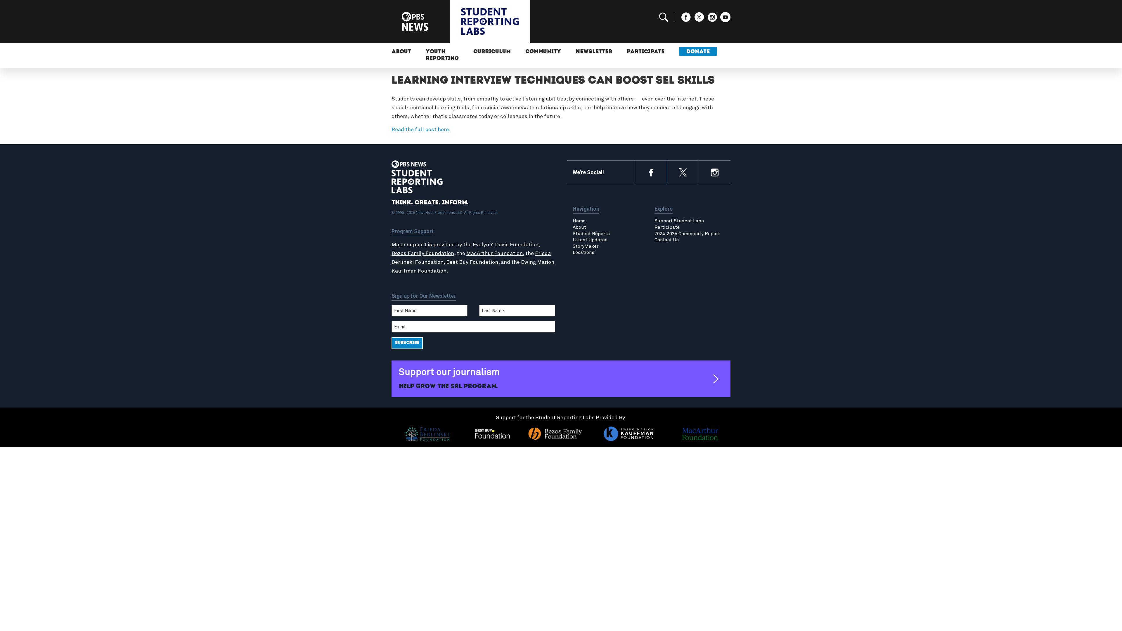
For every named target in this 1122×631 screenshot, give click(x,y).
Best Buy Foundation (472, 262)
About (401, 52)
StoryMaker (585, 246)
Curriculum (492, 52)
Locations (583, 252)
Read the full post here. (421, 129)
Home (579, 221)
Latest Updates (590, 240)
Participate (645, 52)
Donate (698, 52)
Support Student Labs (679, 221)
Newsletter (594, 52)
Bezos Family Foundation (423, 253)
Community (543, 52)
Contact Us (666, 240)
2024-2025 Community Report (687, 233)
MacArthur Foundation (494, 253)
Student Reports (591, 233)
